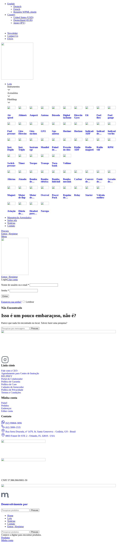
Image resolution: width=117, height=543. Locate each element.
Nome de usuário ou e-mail (15, 285)
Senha (5, 290)
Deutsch (17, 6)
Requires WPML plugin (24, 12)
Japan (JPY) (19, 23)
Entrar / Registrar (15, 526)
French (16, 9)
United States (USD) (23, 17)
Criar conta (12, 279)
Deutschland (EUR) (23, 20)
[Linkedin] (21, 359)
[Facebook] (13, 359)
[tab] (61, 88)
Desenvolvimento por (14, 504)
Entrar (5, 296)
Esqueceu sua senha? (11, 302)
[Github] (30, 359)
